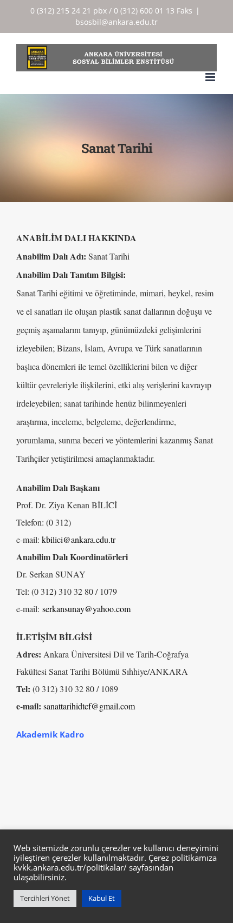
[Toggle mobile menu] (211, 77)
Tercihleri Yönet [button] (45, 898)
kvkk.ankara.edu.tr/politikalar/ (70, 867)
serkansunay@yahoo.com (87, 608)
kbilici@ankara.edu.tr (78, 539)
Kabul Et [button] (101, 898)
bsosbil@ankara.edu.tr (116, 22)
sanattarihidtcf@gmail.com (89, 706)
